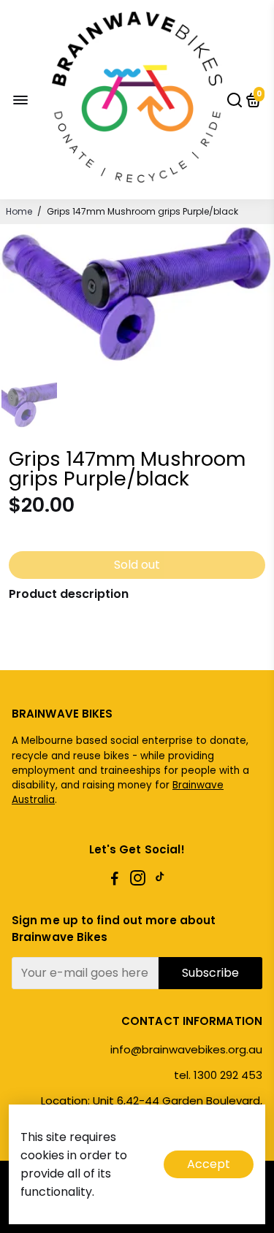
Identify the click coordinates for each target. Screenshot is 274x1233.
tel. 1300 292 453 (218, 1075)
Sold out (137, 564)
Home (19, 211)
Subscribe (210, 972)
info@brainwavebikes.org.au (186, 1049)
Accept (208, 1164)
